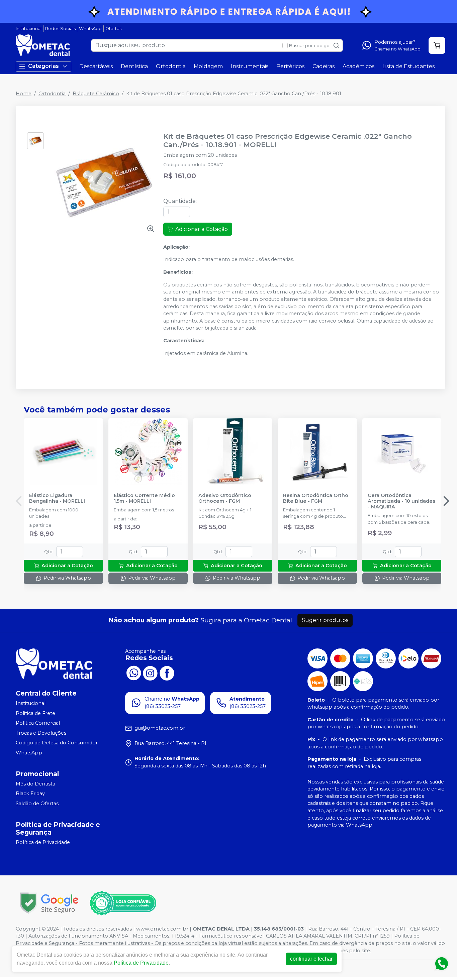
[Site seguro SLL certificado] (49, 903)
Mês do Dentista (35, 784)
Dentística (134, 66)
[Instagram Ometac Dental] (150, 672)
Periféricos (290, 66)
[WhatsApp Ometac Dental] (133, 672)
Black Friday (30, 794)
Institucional (28, 28)
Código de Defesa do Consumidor (57, 743)
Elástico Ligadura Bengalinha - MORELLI (57, 498)
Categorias (43, 66)
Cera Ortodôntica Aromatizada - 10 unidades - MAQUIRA (401, 501)
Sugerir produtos (325, 620)
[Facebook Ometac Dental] (167, 672)
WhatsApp (90, 28)
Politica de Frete (35, 713)
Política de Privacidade (43, 842)
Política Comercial (38, 723)
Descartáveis (96, 66)
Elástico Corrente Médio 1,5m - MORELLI (144, 498)
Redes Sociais (60, 28)
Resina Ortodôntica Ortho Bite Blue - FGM (315, 498)
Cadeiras (323, 66)
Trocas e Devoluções (41, 733)
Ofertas (113, 28)
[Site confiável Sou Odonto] (122, 903)
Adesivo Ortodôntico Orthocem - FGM (224, 498)
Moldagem (208, 66)
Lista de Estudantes (408, 66)
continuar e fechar (311, 959)
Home (23, 94)
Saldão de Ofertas (37, 804)
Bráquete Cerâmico (96, 94)
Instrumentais (249, 66)
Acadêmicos (358, 66)
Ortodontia (171, 66)
